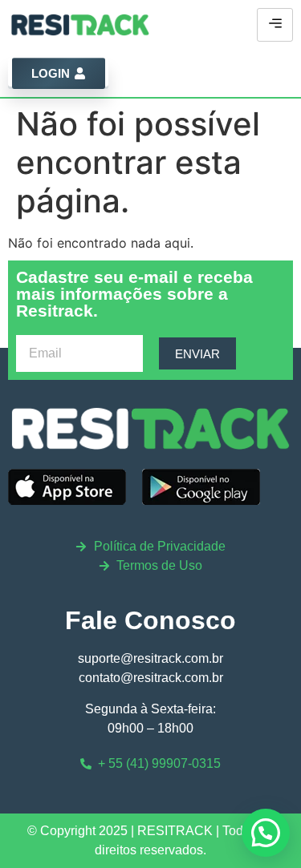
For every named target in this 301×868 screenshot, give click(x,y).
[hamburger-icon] (275, 25)
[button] (266, 833)
